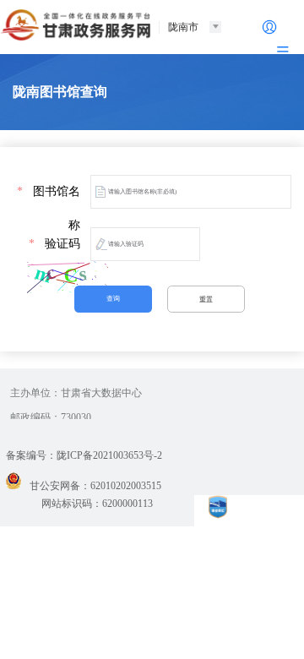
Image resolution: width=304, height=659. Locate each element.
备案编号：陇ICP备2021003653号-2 (84, 455)
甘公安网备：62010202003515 (95, 486)
